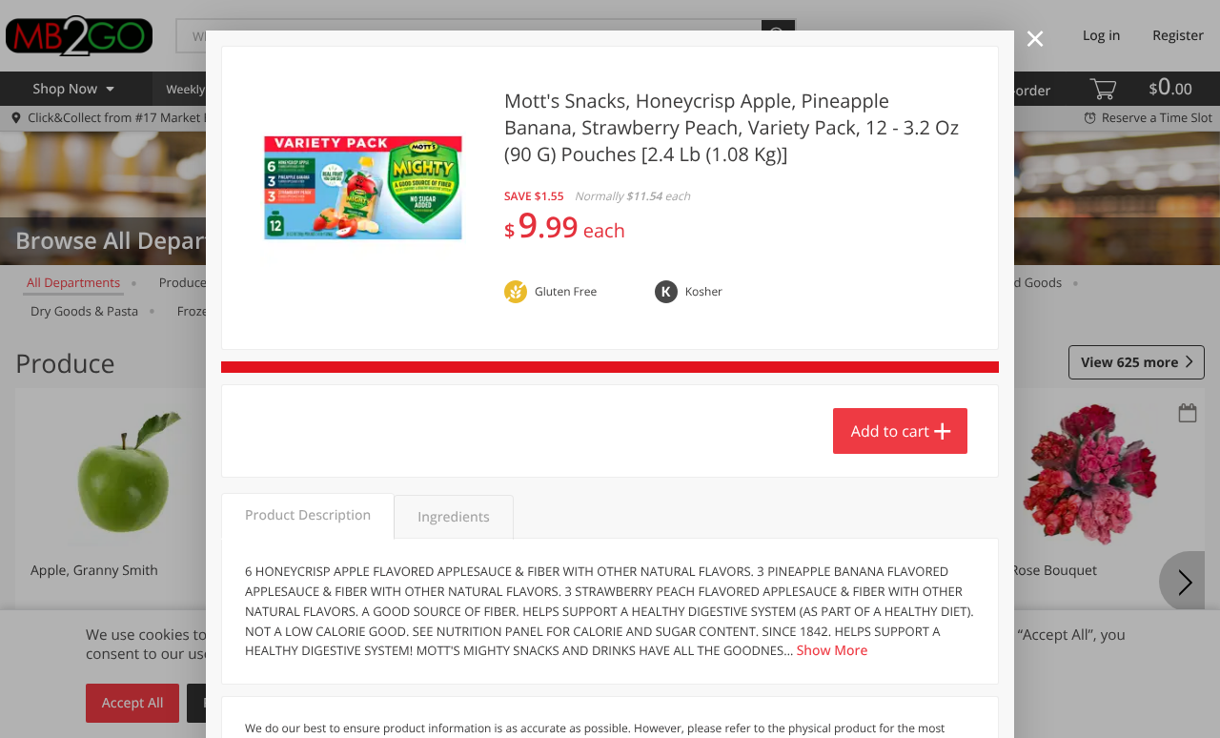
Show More (832, 651)
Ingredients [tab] (453, 517)
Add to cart (890, 430)
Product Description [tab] (308, 515)
